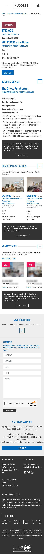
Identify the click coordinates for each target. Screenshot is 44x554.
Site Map (40, 522)
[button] (6, 5)
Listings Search (22, 236)
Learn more (22, 155)
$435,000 (7, 195)
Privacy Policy (26, 522)
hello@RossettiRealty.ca (10, 485)
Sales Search (22, 305)
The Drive (7, 88)
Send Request (10, 410)
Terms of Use (34, 522)
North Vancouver (8, 203)
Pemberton (6, 201)
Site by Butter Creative (17, 522)
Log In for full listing (10, 34)
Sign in (4, 287)
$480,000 (31, 195)
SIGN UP (22, 448)
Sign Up (7, 72)
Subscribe (9, 515)
